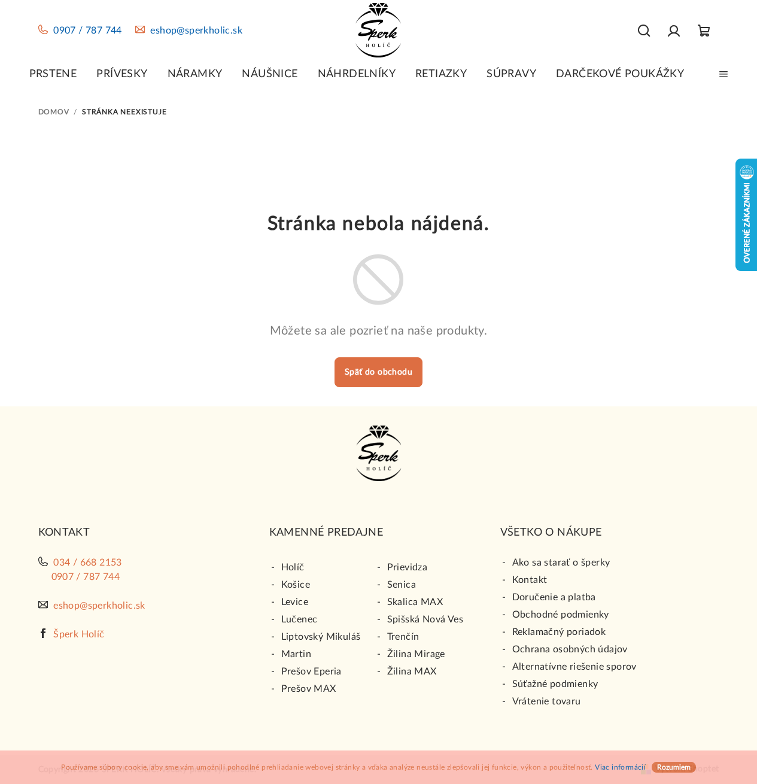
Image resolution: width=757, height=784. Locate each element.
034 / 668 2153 (87, 562)
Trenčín (403, 637)
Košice (295, 584)
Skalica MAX (415, 602)
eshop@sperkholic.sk (196, 30)
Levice (294, 602)
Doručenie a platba (554, 597)
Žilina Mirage (416, 654)
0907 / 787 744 (87, 30)
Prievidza (407, 567)
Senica (401, 584)
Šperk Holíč (78, 634)
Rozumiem (674, 767)
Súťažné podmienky (555, 684)
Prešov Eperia (311, 671)
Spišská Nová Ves (425, 619)
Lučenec (299, 619)
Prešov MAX (308, 689)
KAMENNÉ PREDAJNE (326, 532)
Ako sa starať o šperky (561, 562)
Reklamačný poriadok (559, 632)
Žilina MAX (412, 671)
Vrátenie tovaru (546, 701)
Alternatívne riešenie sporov (574, 666)
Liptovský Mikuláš (321, 637)
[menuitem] (53, 74)
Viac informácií (620, 767)
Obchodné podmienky (560, 614)
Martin (296, 654)
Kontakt (530, 580)
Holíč (293, 567)
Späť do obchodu (378, 372)
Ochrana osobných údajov (570, 649)
